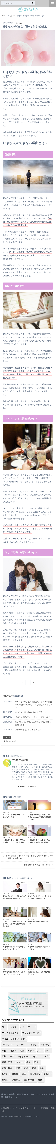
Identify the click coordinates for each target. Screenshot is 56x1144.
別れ (39, 1050)
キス (22, 1027)
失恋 (12, 1056)
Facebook (32, 787)
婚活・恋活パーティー (12, 1062)
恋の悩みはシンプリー (19, 1116)
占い (47, 1050)
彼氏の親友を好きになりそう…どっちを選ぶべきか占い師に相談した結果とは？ (29, 857)
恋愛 (36, 1062)
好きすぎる (23, 1056)
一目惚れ (45, 1044)
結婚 (24, 1074)
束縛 (34, 1068)
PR (3, 1027)
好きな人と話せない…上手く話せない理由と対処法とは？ (33, 723)
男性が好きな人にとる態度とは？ (29, 729)
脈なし (5, 1080)
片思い (5, 1074)
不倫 (4, 1050)
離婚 (40, 1080)
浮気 (41, 1068)
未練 (26, 1068)
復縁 (28, 1062)
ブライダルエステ (10, 1033)
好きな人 (8, 695)
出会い (30, 1050)
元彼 (22, 1050)
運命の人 (16, 1080)
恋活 (18, 1068)
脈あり (47, 1074)
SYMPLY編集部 (20, 760)
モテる (34, 1044)
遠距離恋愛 (29, 1080)
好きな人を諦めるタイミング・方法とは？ (32, 717)
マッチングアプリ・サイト (14, 1044)
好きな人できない (11, 741)
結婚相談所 (35, 1074)
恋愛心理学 (7, 1068)
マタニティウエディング (13, 1038)
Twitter (22, 787)
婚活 (46, 1056)
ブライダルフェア (30, 1033)
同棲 (4, 1056)
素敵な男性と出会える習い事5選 (37, 865)
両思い (13, 1050)
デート (31, 1027)
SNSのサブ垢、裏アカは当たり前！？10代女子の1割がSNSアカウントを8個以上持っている (33, 704)
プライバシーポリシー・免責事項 (34, 1108)
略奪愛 (15, 1074)
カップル (12, 1027)
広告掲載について (9, 1108)
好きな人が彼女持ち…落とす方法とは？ (31, 712)
